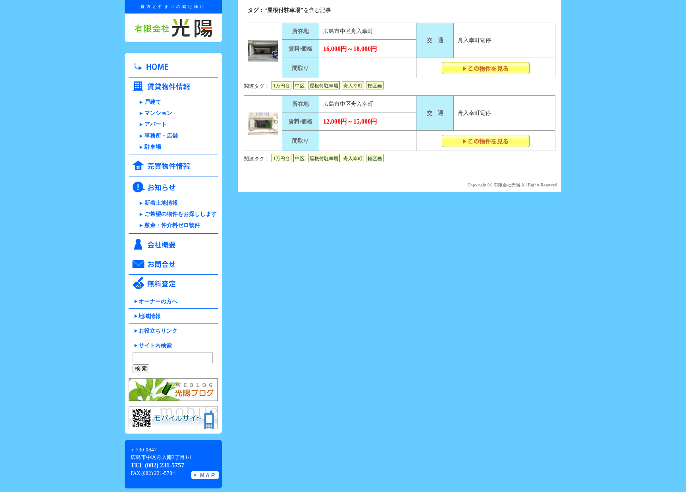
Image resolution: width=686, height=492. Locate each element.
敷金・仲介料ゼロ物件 (172, 225)
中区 (299, 86)
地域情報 (150, 316)
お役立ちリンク (158, 331)
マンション (158, 113)
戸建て (153, 102)
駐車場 (153, 147)
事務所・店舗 (161, 136)
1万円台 (281, 86)
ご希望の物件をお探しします (181, 214)
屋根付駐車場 (324, 86)
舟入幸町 (352, 86)
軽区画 (375, 86)
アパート (156, 124)
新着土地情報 (161, 203)
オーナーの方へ (158, 301)
